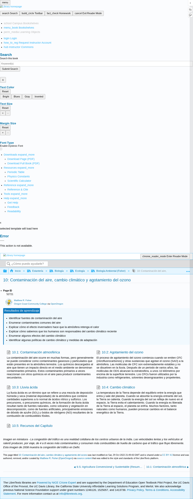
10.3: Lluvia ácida (25, 387)
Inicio (17, 271)
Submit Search (10, 69)
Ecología (80, 271)
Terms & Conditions (157, 489)
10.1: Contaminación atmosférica (36, 352)
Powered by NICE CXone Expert (57, 482)
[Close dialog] (2, 240)
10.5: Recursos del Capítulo (32, 426)
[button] (13, 206)
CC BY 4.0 (167, 455)
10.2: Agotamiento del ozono (122, 352)
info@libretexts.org (70, 493)
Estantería (38, 271)
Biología (59, 271)
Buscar (9, 263)
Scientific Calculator (19, 180)
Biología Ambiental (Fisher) (111, 271)
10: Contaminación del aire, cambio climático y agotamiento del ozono (53, 455)
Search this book (9, 58)
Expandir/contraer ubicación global (188, 270)
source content (84, 458)
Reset (5, 91)
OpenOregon (57, 304)
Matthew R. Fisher (23, 300)
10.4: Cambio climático (118, 387)
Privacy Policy (135, 489)
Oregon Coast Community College (30, 304)
